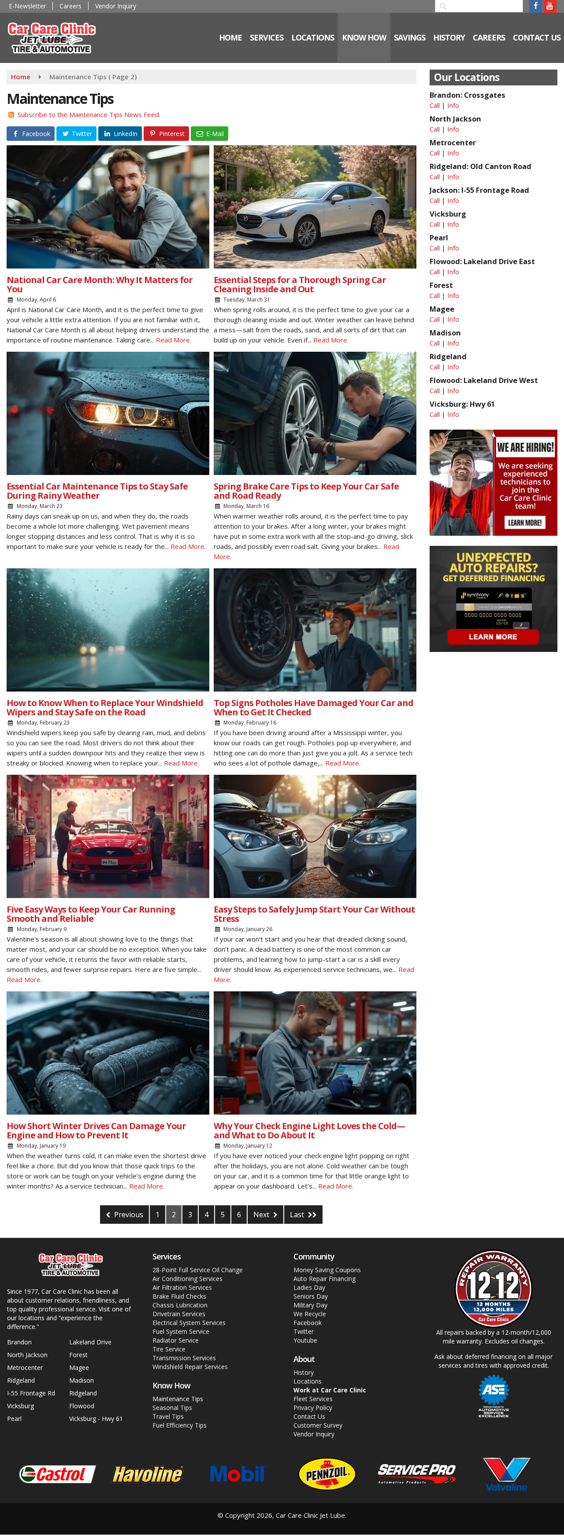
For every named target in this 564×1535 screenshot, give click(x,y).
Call (435, 105)
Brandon (19, 1342)
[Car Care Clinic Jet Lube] (58, 37)
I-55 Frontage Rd (31, 1393)
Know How (364, 37)
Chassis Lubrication (180, 1305)
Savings (409, 37)
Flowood (81, 1406)
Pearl (14, 1418)
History (303, 1372)
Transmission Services (184, 1358)
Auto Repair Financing (324, 1278)
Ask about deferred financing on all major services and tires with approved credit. (493, 1360)
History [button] (449, 37)
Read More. (173, 339)
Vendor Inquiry (115, 6)
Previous (127, 1214)
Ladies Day (309, 1287)
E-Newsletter (27, 6)
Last (298, 1214)
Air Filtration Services (182, 1287)
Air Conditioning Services (187, 1278)
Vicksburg (20, 1406)
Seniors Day (310, 1296)
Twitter (303, 1331)
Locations (307, 1381)
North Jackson (27, 1355)
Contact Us (309, 1416)
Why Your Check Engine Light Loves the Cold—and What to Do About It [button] (309, 1130)
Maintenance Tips (177, 1399)
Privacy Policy (312, 1407)
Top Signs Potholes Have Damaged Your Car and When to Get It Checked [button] (313, 707)
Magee (79, 1367)
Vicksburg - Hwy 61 (96, 1418)
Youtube (305, 1340)
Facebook (307, 1322)
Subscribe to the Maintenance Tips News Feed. (89, 114)
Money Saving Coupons (327, 1270)
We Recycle (309, 1314)
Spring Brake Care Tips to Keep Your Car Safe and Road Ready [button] (306, 490)
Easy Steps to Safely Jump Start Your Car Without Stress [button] (314, 913)
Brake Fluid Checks (179, 1296)
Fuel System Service (180, 1331)
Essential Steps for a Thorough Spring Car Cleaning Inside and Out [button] (300, 284)
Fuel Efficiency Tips (179, 1425)
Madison (81, 1380)
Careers (70, 6)
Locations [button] (312, 37)
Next (262, 1214)
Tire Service (169, 1349)
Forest (78, 1355)
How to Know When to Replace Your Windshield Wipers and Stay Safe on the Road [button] (105, 707)
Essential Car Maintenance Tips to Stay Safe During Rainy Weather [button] (97, 490)
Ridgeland (21, 1380)
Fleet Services (313, 1399)
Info (453, 105)
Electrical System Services (189, 1322)
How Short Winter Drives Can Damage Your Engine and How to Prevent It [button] (96, 1130)
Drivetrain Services (178, 1314)
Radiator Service (175, 1340)
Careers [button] (489, 37)
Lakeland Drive (90, 1342)
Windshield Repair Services (190, 1366)
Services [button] (266, 37)
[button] (31, 133)
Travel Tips (168, 1416)
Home (20, 76)
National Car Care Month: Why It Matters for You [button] (100, 284)
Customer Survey (317, 1425)
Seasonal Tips (172, 1407)
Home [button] (230, 37)
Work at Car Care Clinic (329, 1390)
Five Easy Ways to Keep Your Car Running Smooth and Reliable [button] (91, 913)
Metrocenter (25, 1367)
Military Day (310, 1305)
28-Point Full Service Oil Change (197, 1270)
